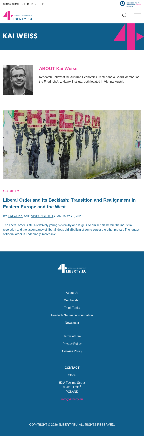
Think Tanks (72, 307)
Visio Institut (42, 216)
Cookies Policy (72, 351)
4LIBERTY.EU (68, 424)
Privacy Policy (72, 343)
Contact (72, 367)
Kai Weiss (15, 216)
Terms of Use (72, 336)
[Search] (125, 15)
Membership (72, 300)
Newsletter (72, 322)
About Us (72, 292)
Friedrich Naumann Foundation (72, 315)
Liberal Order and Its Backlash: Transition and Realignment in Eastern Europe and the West (69, 203)
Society (11, 191)
